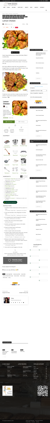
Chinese (18, 15)
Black (6, 16)
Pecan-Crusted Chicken (40, 115)
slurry (9, 277)
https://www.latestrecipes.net (16, 300)
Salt (8, 16)
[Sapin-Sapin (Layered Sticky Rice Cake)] (32, 122)
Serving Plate (23, 173)
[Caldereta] (32, 74)
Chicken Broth (11, 189)
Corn (21, 16)
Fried (3, 18)
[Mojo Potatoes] (32, 236)
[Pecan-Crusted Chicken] (32, 117)
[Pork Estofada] (32, 127)
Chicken (4, 15)
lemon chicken (16, 275)
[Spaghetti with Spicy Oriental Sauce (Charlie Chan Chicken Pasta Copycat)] (32, 54)
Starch (18, 16)
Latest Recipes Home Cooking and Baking (37, 244)
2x (23, 176)
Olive (6, 24)
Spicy (18, 18)
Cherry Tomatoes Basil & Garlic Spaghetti (5, 352)
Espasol (8, 370)
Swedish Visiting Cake (23, 292)
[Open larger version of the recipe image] (19, 108)
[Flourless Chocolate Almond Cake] (4, 367)
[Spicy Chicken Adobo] (32, 112)
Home (3, 13)
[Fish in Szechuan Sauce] (32, 64)
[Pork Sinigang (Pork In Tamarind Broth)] (32, 166)
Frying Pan (7, 164)
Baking (22, 349)
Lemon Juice (14, 191)
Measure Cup (15, 173)
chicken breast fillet (16, 274)
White (26, 16)
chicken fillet (23, 274)
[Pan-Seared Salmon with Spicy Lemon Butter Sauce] (32, 156)
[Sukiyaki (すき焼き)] (32, 231)
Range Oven (23, 164)
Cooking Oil (7, 187)
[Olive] (3, 24)
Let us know (14, 261)
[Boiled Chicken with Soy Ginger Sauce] (4, 376)
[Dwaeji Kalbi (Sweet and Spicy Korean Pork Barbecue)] (32, 197)
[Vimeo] (45, 1)
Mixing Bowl (15, 145)
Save (17, 27)
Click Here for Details (39, 86)
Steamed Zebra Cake (39, 159)
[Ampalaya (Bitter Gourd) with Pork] (32, 187)
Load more (38, 78)
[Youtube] (47, 1)
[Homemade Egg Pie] (32, 151)
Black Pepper (8, 185)
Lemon (24, 15)
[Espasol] (4, 371)
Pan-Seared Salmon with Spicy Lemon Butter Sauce (41, 155)
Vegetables (21, 18)
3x (26, 176)
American (10, 13)
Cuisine (6, 13)
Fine (11, 16)
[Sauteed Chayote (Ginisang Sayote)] (32, 182)
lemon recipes (22, 275)
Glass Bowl (15, 155)
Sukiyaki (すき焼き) (39, 229)
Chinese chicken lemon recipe (8, 275)
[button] (46, 10)
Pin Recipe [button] (22, 121)
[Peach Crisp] (24, 347)
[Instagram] (41, 1)
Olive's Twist (7, 18)
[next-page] (5, 356)
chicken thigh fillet (9, 274)
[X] (43, 1)
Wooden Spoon (7, 155)
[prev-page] (3, 356)
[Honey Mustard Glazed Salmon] (15, 347)
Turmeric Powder (9, 194)
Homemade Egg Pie (39, 149)
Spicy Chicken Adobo (39, 110)
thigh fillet (7, 15)
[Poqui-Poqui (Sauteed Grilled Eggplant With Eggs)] (32, 202)
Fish (12, 349)
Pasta (4, 349)
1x (21, 176)
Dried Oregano (11, 195)
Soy (15, 16)
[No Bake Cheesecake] (32, 69)
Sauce (13, 16)
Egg (8, 183)
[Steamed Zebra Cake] (32, 161)
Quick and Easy (14, 18)
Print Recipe (9, 121)
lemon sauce (5, 277)
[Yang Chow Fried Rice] (32, 59)
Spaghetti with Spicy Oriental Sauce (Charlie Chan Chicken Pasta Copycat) (41, 54)
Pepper (4, 16)
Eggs (21, 15)
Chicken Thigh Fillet (11, 178)
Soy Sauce (13, 181)
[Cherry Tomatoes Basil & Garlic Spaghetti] (6, 347)
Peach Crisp (22, 351)
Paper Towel (15, 164)
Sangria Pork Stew (6, 292)
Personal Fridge (23, 145)
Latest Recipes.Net (36, 245)
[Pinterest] (17, 302)
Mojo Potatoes (38, 234)
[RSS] (19, 302)
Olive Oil (12, 192)
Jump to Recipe (16, 52)
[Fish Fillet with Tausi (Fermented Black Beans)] (32, 226)
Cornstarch (13, 184)
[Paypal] (15, 302)
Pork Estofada (38, 125)
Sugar (23, 16)
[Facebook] (40, 1)
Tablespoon (7, 173)
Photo (10, 18)
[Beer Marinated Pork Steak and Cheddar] (32, 132)
